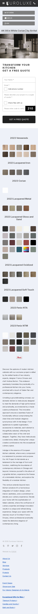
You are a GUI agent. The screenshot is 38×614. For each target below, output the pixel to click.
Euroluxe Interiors (19, 4)
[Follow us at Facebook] (21, 546)
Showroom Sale (9, 587)
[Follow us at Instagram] (17, 546)
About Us (6, 559)
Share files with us (15, 103)
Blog (4, 562)
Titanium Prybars (9, 601)
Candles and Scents (10, 604)
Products (6, 569)
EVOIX (13, 552)
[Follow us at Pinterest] (8, 546)
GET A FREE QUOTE (19, 119)
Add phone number (15, 89)
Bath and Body (8, 608)
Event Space (7, 583)
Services (6, 566)
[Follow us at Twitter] (13, 546)
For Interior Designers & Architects (16, 590)
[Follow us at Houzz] (4, 546)
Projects (6, 573)
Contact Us (7, 576)
